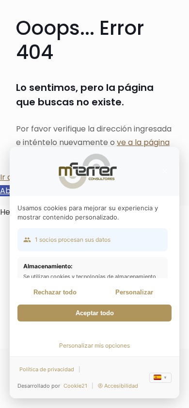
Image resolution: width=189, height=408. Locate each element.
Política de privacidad (46, 369)
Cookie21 (75, 385)
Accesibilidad (121, 385)
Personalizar (134, 292)
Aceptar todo (95, 313)
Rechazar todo (55, 292)
